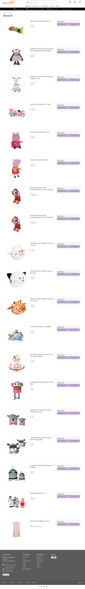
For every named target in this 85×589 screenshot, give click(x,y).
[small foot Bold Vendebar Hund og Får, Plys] (16, 254)
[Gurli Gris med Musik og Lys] (16, 143)
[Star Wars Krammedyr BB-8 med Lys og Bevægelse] (16, 365)
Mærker (57, 6)
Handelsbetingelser (27, 560)
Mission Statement (27, 568)
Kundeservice (26, 556)
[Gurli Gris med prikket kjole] (16, 171)
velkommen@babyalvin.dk (9, 561)
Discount (39, 564)
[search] (42, 2)
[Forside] (9, 2)
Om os (24, 558)
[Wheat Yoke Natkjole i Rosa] (16, 532)
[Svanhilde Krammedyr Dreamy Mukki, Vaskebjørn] (16, 448)
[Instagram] (55, 557)
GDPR (24, 562)
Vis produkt (68, 24)
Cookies (24, 564)
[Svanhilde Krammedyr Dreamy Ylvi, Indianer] (16, 476)
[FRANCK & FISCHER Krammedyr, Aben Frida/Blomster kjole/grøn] (16, 60)
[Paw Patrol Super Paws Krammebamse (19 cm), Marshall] (16, 198)
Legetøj (52, 6)
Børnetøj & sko (36, 6)
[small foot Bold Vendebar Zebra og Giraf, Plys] (16, 310)
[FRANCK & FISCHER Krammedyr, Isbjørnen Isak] (16, 87)
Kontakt (24, 566)
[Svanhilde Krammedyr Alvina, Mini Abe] (16, 393)
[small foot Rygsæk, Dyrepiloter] (16, 337)
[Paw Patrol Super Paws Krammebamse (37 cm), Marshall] (16, 226)
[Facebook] (52, 557)
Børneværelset (45, 6)
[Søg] (28, 2)
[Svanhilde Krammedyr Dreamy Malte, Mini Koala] (16, 421)
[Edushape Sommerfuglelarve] (16, 32)
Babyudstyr (28, 6)
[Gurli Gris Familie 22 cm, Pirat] (16, 115)
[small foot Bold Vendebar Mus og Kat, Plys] (16, 282)
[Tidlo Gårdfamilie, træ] (16, 504)
